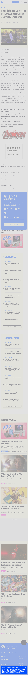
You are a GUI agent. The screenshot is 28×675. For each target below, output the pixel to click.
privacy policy (6, 671)
